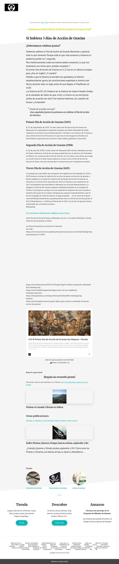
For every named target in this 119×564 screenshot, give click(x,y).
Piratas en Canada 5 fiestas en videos (44, 407)
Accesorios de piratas (34, 488)
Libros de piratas (79, 488)
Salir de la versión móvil (59, 561)
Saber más (59, 523)
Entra (21, 523)
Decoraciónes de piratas (58, 488)
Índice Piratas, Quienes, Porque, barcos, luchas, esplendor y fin (57, 443)
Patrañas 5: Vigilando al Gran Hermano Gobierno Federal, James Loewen (51, 420)
